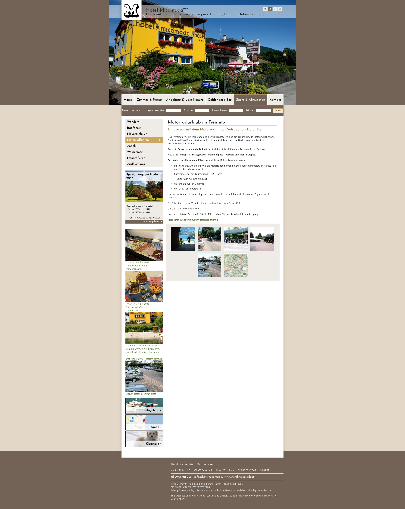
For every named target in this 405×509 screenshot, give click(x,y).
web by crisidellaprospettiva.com (254, 490)
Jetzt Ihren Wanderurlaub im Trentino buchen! (193, 219)
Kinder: (250, 110)
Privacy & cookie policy (183, 490)
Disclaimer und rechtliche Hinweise (216, 490)
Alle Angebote (151, 221)
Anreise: (160, 110)
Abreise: (189, 110)
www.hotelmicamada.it (239, 477)
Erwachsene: (220, 110)
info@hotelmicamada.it (209, 477)
